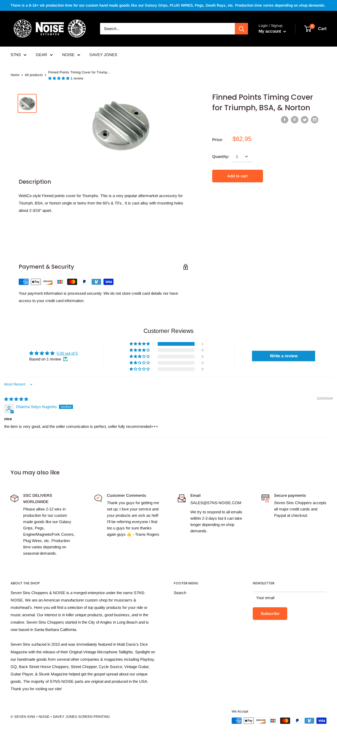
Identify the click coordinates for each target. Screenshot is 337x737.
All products (34, 75)
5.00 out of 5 (67, 353)
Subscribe (270, 613)
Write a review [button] (284, 356)
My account (270, 31)
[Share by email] (314, 119)
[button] (59, 78)
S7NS (16, 54)
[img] (16, 399)
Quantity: (220, 156)
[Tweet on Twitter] (304, 119)
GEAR (41, 54)
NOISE (68, 54)
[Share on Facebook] (284, 119)
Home (15, 75)
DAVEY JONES (103, 54)
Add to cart (237, 176)
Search (180, 592)
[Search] (241, 28)
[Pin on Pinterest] (294, 119)
